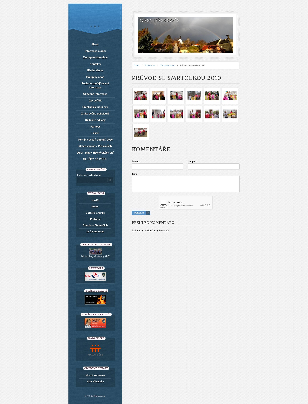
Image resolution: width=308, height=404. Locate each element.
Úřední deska (95, 70)
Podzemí (95, 219)
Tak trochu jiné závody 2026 (95, 256)
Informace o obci (95, 50)
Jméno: (136, 161)
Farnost (95, 126)
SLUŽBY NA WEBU (95, 159)
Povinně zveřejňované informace (95, 85)
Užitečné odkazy (95, 119)
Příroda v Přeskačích (95, 225)
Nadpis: (192, 161)
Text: (134, 174)
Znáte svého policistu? (95, 113)
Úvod (136, 65)
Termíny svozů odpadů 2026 (95, 139)
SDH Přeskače (95, 381)
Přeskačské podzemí (95, 106)
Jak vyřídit (95, 100)
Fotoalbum (150, 65)
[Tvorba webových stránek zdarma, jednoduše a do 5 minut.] (104, 396)
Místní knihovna (95, 375)
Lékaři (95, 132)
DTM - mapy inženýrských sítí (95, 152)
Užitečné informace (95, 93)
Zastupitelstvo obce (95, 57)
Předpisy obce (95, 76)
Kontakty (95, 63)
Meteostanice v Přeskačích (95, 146)
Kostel (95, 206)
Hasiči (95, 200)
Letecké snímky (95, 212)
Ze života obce (167, 65)
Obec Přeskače (159, 20)
